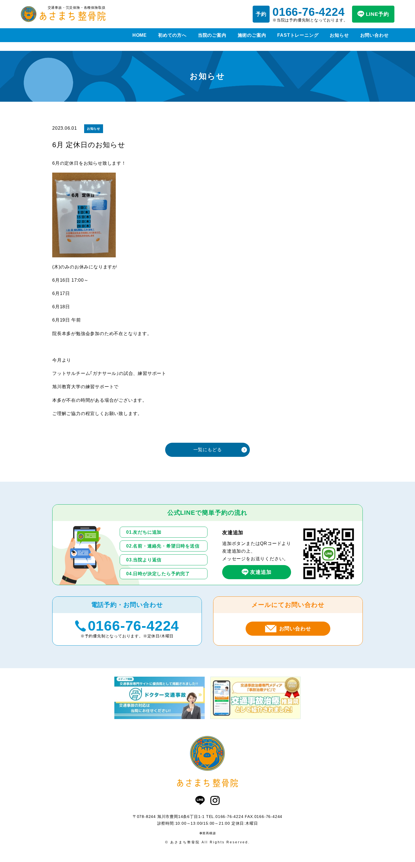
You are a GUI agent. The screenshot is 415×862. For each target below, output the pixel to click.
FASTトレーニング (297, 35)
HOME (139, 35)
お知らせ (339, 35)
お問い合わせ (374, 35)
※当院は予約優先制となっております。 (310, 14)
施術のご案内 (252, 35)
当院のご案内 (212, 35)
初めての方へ (172, 35)
